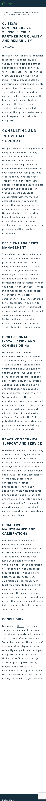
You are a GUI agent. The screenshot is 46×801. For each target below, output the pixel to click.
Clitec (20, 626)
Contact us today (26, 654)
